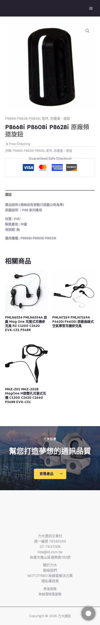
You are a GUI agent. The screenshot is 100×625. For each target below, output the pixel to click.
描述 (8, 194)
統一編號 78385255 (50, 541)
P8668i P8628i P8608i (22, 118)
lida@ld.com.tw (50, 552)
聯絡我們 (50, 570)
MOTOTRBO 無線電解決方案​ (50, 575)
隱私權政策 (50, 581)
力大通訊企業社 (50, 536)
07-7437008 (50, 546)
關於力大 (50, 565)
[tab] (50, 194)
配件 (45, 118)
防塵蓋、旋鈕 (60, 118)
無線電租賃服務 (50, 594)
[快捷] (88, 613)
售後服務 (50, 589)
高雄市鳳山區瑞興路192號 (50, 557)
